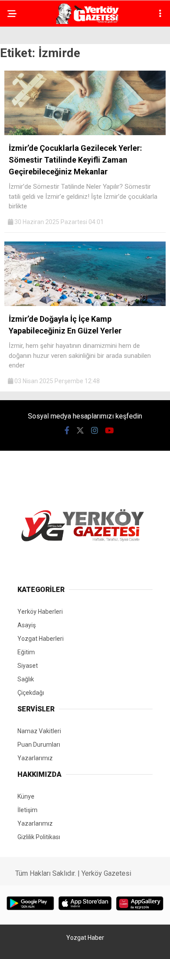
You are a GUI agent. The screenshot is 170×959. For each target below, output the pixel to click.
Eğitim (26, 652)
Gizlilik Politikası (38, 836)
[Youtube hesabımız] (109, 430)
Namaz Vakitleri (39, 731)
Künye (25, 796)
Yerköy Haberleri (40, 611)
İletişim (27, 809)
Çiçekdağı (30, 692)
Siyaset (27, 665)
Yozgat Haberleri (40, 638)
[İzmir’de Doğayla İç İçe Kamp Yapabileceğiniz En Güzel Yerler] (85, 303)
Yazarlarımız (35, 758)
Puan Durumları (38, 744)
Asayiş (26, 625)
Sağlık (25, 679)
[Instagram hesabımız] (94, 430)
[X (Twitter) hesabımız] (80, 430)
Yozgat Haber (85, 937)
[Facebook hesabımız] (67, 430)
